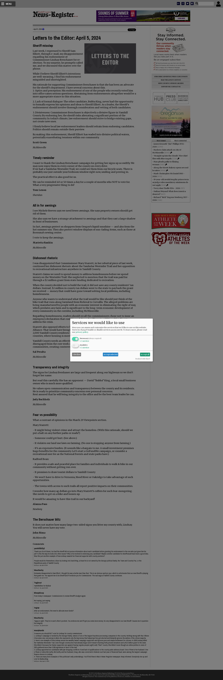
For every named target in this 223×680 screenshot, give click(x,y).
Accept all (145, 354)
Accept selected (111, 354)
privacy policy (82, 332)
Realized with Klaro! (142, 359)
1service (84, 341)
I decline (76, 354)
